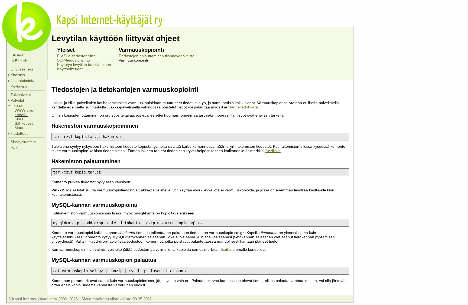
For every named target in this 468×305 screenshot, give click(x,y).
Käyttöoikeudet (70, 69)
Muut (19, 128)
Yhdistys (18, 75)
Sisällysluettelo (23, 142)
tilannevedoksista (243, 107)
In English (19, 61)
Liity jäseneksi (22, 69)
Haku (15, 147)
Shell (19, 119)
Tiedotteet (19, 133)
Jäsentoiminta (22, 80)
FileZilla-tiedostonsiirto (76, 56)
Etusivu (17, 55)
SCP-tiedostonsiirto (73, 60)
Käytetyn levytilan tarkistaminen (84, 64)
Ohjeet (16, 106)
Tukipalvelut (21, 94)
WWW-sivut (24, 110)
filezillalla (273, 151)
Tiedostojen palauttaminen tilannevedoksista (156, 56)
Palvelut (17, 100)
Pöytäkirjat (19, 86)
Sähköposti (24, 123)
